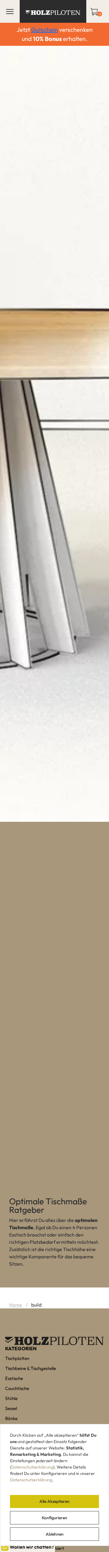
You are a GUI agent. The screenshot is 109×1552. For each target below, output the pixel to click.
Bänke (11, 1418)
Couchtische (17, 1388)
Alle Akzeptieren (54, 1501)
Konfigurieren (54, 1517)
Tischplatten (17, 1358)
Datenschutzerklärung (32, 1467)
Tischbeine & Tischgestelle (30, 1368)
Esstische (14, 1378)
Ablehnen (55, 1534)
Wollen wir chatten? (32, 1547)
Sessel (11, 1408)
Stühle (11, 1398)
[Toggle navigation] (10, 11)
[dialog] (54, 1485)
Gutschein (44, 29)
